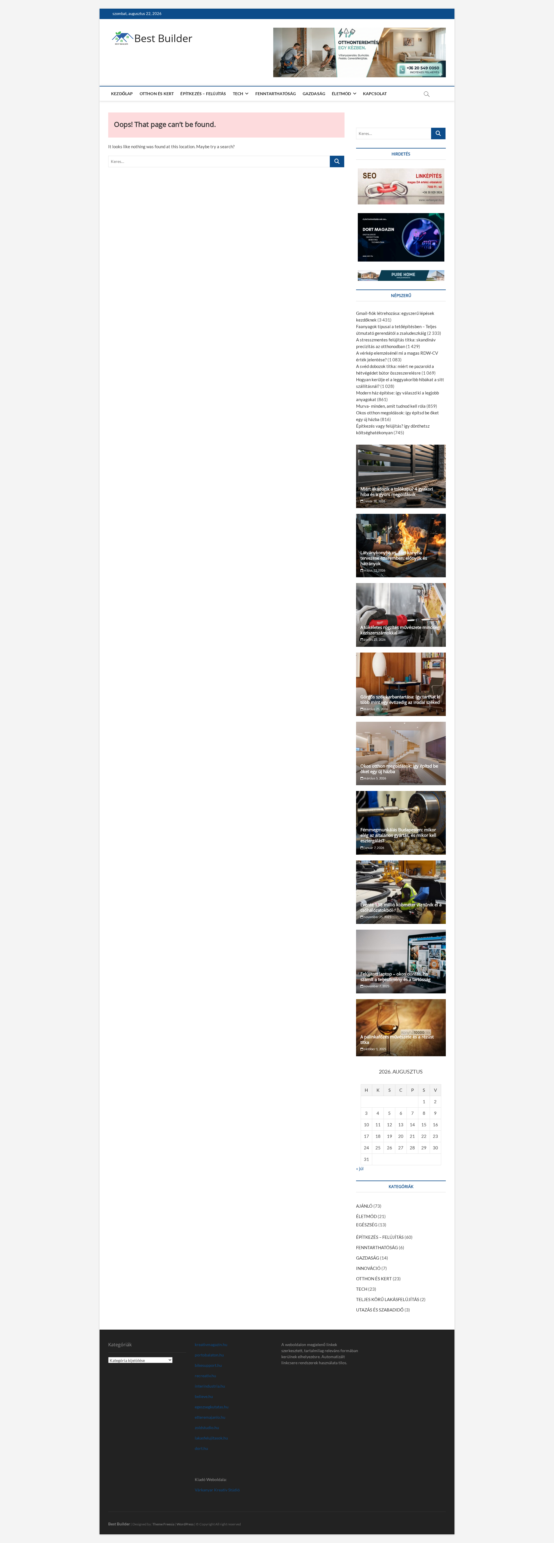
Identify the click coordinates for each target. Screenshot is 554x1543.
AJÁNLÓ (364, 1206)
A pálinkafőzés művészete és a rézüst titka (397, 1039)
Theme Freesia (163, 1524)
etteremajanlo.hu (210, 1417)
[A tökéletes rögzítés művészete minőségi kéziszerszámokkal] (401, 614)
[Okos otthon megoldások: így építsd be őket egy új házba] (401, 753)
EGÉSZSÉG (366, 1224)
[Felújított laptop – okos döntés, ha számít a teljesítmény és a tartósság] (401, 961)
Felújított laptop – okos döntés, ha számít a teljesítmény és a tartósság (395, 976)
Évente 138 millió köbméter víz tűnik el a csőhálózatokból (400, 907)
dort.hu (201, 1448)
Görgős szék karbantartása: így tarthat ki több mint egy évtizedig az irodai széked (400, 699)
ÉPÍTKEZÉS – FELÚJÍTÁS (203, 93)
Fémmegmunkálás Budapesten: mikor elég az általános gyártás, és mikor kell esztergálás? (398, 835)
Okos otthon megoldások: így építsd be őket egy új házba (399, 768)
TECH (238, 93)
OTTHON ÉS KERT (157, 93)
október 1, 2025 (374, 1049)
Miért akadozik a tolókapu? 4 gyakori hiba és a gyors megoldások (396, 491)
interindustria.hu (210, 1386)
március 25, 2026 (375, 709)
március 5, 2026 (374, 778)
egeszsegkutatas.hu (212, 1406)
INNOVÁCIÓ (368, 1268)
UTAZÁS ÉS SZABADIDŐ (380, 1309)
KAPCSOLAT (375, 93)
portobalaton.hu (209, 1354)
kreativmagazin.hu (211, 1344)
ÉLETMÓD (341, 93)
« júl (360, 1168)
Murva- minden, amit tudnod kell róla (391, 406)
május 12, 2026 (374, 570)
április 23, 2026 (374, 639)
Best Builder (163, 38)
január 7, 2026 (373, 848)
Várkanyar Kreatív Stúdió (217, 1489)
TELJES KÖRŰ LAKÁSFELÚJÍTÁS (387, 1299)
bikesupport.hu (208, 1365)
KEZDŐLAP (122, 93)
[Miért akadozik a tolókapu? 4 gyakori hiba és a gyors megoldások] (401, 476)
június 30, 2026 (374, 501)
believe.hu (204, 1396)
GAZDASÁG (314, 93)
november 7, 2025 (376, 986)
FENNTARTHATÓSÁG (275, 93)
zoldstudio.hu (207, 1427)
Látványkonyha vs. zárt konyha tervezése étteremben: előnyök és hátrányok (393, 558)
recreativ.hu (205, 1375)
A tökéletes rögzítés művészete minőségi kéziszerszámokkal (400, 630)
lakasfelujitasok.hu (211, 1437)
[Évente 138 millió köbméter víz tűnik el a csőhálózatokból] (401, 892)
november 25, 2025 (377, 917)
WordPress (185, 1524)
